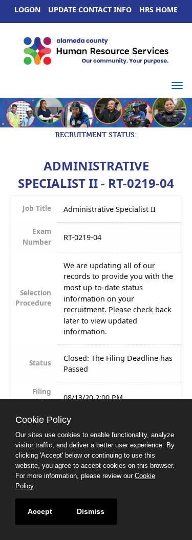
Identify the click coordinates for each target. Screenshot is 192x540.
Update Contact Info (90, 9)
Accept (40, 511)
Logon (27, 9)
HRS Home (158, 9)
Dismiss (90, 511)
